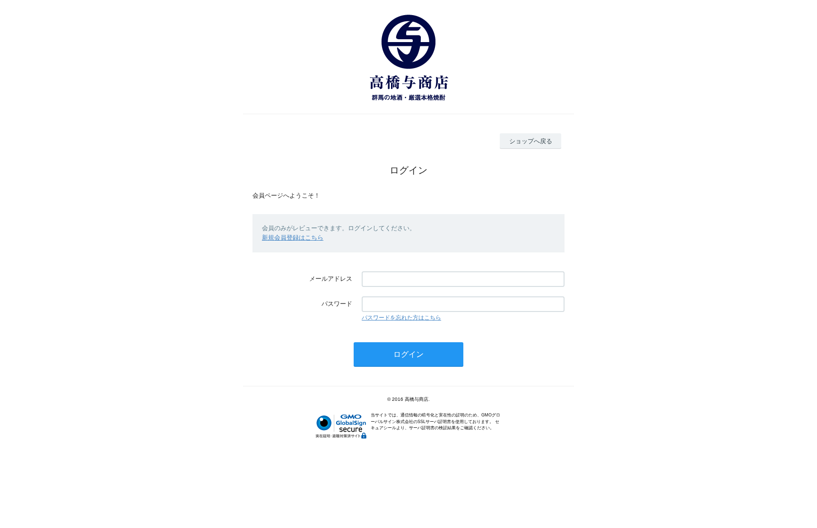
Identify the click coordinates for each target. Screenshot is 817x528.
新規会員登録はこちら (292, 237)
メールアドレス (330, 278)
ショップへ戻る (530, 141)
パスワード (337, 303)
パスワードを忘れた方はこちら (401, 317)
